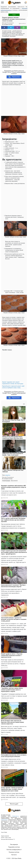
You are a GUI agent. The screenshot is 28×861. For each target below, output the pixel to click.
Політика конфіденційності (14, 849)
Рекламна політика (14, 852)
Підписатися (16, 76)
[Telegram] (11, 27)
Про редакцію (14, 844)
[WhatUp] (23, 27)
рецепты (7, 475)
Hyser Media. (18, 858)
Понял (14, 14)
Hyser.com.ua (15, 816)
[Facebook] (4, 27)
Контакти (14, 854)
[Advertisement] (14, 100)
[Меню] (2, 2)
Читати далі (14, 804)
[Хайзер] (14, 2)
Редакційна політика (14, 847)
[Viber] (17, 27)
